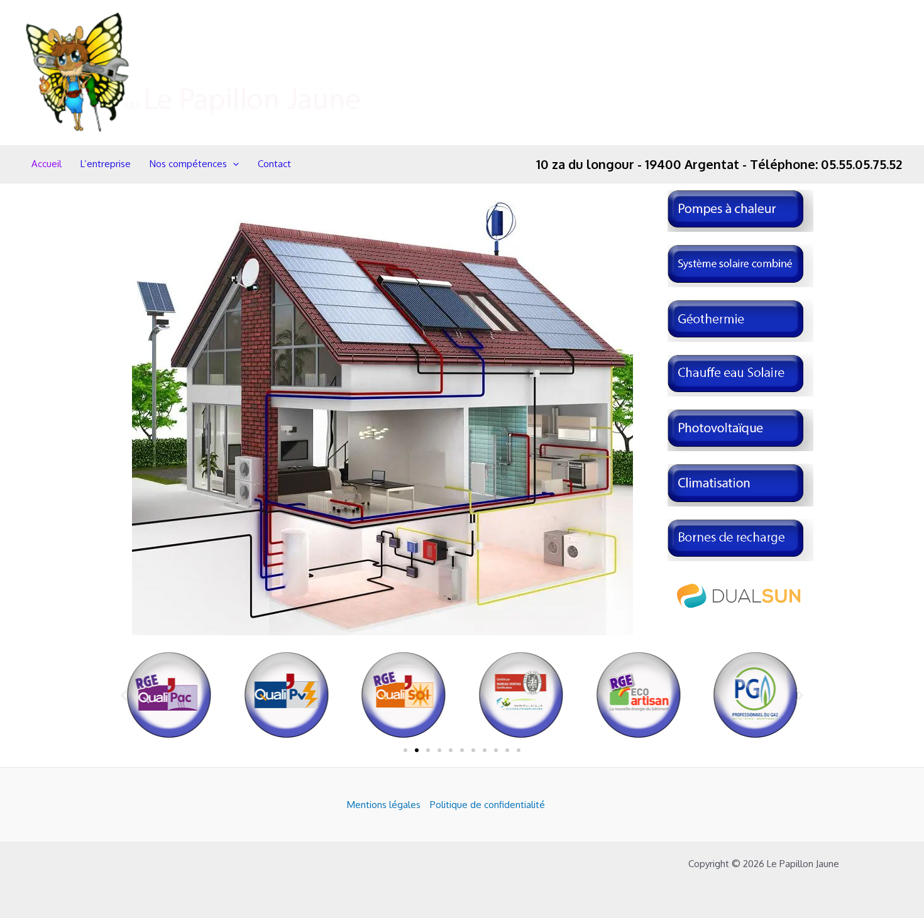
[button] (124, 695)
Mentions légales (384, 805)
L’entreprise (105, 164)
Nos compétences (188, 164)
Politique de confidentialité (487, 805)
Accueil (46, 164)
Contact (274, 164)
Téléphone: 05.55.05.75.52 (826, 164)
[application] (233, 164)
